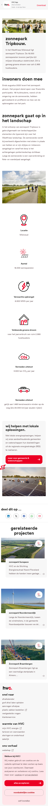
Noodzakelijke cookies (24, 792)
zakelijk (5, 739)
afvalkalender (8, 699)
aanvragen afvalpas (10, 706)
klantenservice (8, 717)
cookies (18, 775)
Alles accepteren (21, 783)
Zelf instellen (24, 801)
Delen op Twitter (16, 516)
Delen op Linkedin (8, 516)
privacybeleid (31, 775)
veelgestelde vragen (11, 713)
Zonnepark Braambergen (20, 663)
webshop (6, 750)
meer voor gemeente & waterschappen (18, 459)
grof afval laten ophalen (13, 702)
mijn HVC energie (10, 728)
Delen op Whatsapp (32, 516)
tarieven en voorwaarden (13, 732)
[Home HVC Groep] (7, 688)
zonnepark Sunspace (19, 562)
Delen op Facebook (24, 516)
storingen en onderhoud (13, 735)
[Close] (1, 4)
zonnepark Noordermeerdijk (22, 612)
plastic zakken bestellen (13, 710)
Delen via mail (39, 516)
